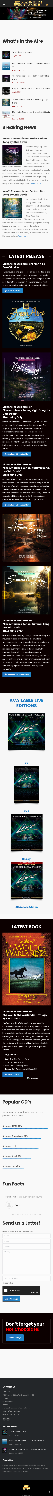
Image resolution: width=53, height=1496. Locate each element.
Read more (36, 183)
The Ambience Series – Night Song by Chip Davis (30, 77)
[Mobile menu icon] (3, 3)
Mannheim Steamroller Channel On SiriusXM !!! (31, 65)
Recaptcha (7, 1283)
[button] (13, 1214)
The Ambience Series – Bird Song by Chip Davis (30, 101)
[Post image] (6, 55)
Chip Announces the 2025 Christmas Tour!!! (31, 88)
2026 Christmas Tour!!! (22, 52)
